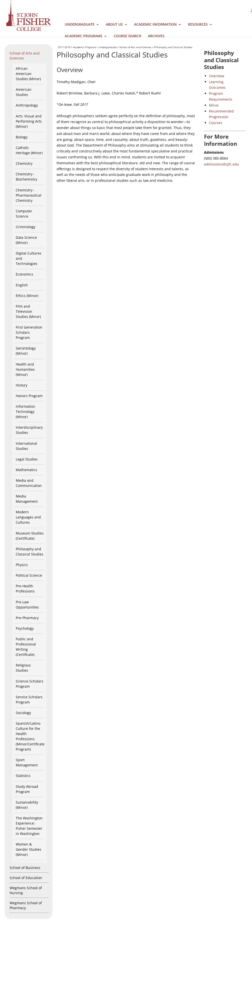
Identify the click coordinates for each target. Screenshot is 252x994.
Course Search (128, 36)
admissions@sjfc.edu (221, 164)
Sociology (23, 712)
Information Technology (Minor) (25, 411)
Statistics (23, 775)
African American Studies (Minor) (28, 73)
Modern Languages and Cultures (28, 517)
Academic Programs (83, 36)
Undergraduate (79, 25)
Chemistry (24, 163)
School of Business (25, 867)
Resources (198, 25)
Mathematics (26, 469)
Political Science (29, 575)
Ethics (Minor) (27, 295)
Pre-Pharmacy (27, 617)
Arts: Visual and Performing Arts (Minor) (29, 121)
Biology (22, 137)
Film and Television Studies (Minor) (28, 311)
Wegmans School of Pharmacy (26, 905)
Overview (216, 76)
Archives (156, 36)
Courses (215, 122)
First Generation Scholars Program (29, 332)
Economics (24, 274)
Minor (214, 105)
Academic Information (155, 25)
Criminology (25, 226)
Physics (22, 564)
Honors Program (29, 395)
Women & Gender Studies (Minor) (28, 849)
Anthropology (27, 105)
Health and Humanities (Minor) (25, 369)
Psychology (25, 628)
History (21, 385)
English (22, 285)
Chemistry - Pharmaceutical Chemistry (28, 195)
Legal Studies (27, 459)
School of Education (26, 877)
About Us (114, 25)
